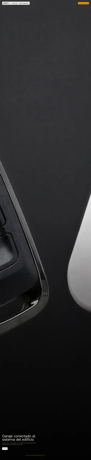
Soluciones (14, 3)
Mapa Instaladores (23, 3)
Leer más (86, 448)
